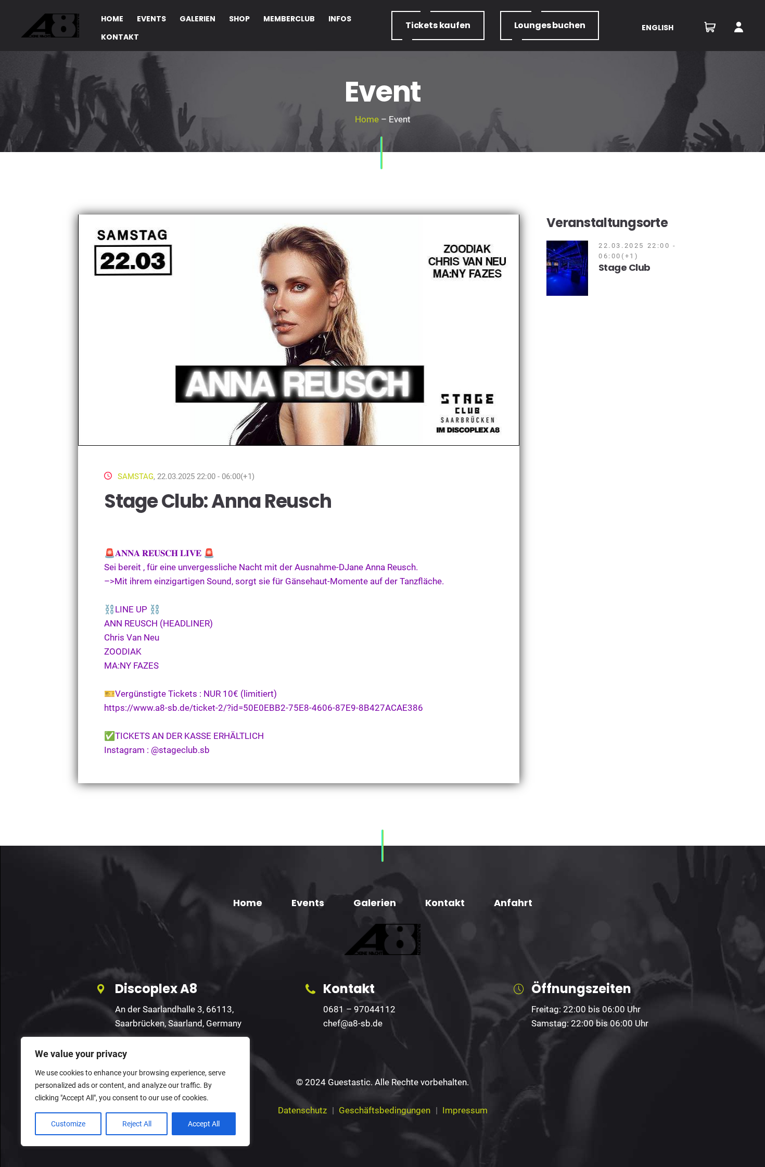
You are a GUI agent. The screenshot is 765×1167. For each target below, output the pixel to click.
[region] (135, 1091)
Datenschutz (302, 1110)
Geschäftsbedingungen (384, 1110)
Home (367, 119)
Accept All (204, 1124)
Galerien (374, 902)
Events (307, 902)
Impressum (465, 1110)
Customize (68, 1124)
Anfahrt (513, 902)
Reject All (136, 1124)
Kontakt (445, 902)
